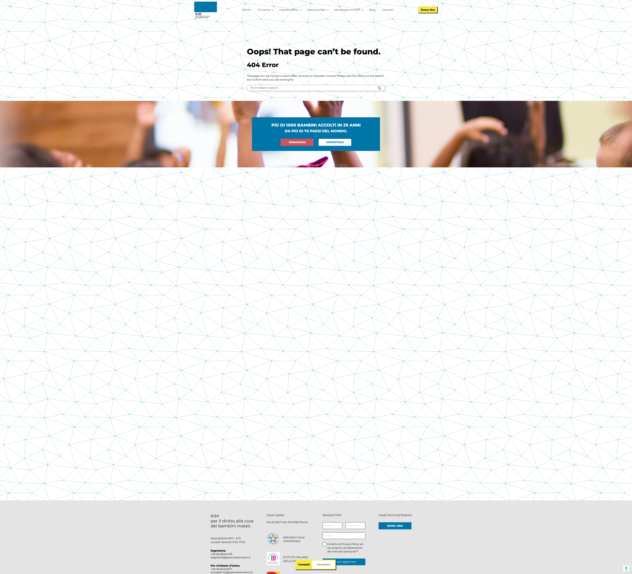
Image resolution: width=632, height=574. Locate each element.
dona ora (395, 525)
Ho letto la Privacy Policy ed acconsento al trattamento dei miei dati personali (345, 548)
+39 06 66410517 (221, 569)
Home (246, 9)
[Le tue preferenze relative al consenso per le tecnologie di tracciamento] (626, 568)
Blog (372, 9)
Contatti (387, 9)
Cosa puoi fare (316, 9)
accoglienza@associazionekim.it (232, 572)
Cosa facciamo (288, 9)
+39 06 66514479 (221, 554)
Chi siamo (264, 9)
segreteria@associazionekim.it (231, 557)
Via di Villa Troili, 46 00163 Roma (287, 522)
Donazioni (297, 142)
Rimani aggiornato (344, 561)
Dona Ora (428, 9)
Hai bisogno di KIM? (347, 9)
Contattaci (335, 142)
